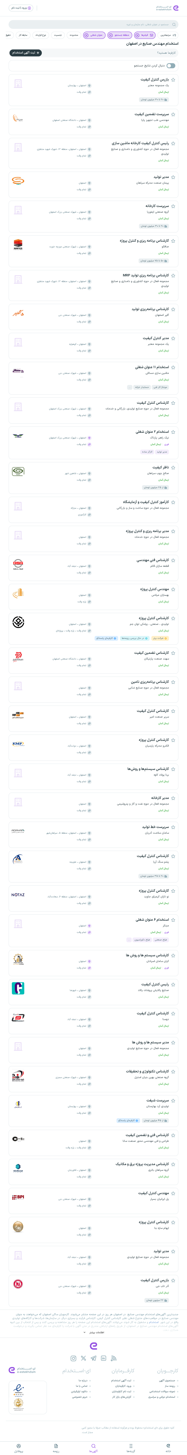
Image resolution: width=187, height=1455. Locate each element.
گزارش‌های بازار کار (121, 1397)
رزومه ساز (170, 1386)
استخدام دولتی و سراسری (161, 1397)
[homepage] (93, 1346)
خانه (168, 1451)
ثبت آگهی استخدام (24, 53)
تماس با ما (81, 1386)
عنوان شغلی (96, 35)
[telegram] (93, 1358)
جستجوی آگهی (167, 1381)
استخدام (154, 1322)
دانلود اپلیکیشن (79, 1391)
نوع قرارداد (40, 35)
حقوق (8, 35)
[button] (167, 35)
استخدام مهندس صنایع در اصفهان (152, 44)
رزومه (56, 1451)
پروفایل (18, 1451)
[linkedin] (103, 1358)
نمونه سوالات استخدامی (162, 1391)
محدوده (74, 35)
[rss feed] (113, 1358)
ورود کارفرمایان (123, 1386)
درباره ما (83, 1381)
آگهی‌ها (93, 1451)
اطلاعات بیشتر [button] (96, 1333)
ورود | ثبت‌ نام (19, 8)
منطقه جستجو (122, 35)
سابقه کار (23, 35)
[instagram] (73, 1358)
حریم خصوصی (79, 1397)
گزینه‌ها (131, 1451)
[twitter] (83, 1358)
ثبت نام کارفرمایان (121, 1391)
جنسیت (58, 35)
